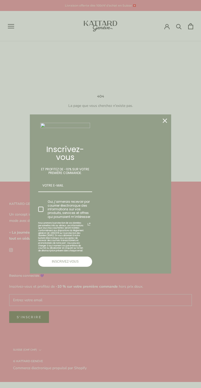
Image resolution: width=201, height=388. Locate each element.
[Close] (165, 120)
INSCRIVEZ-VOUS (65, 261)
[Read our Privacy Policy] (89, 224)
